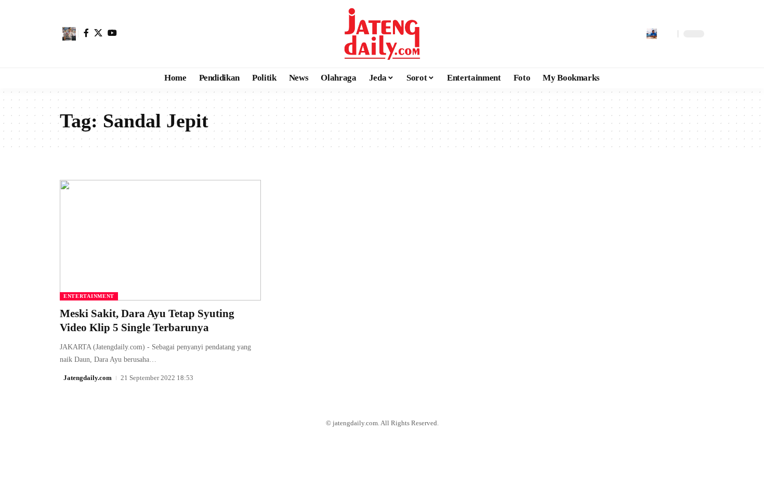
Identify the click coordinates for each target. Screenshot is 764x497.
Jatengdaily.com (87, 378)
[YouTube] (112, 33)
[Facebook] (86, 33)
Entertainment (88, 296)
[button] (69, 34)
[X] (98, 33)
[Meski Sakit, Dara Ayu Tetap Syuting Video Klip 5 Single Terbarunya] (160, 240)
